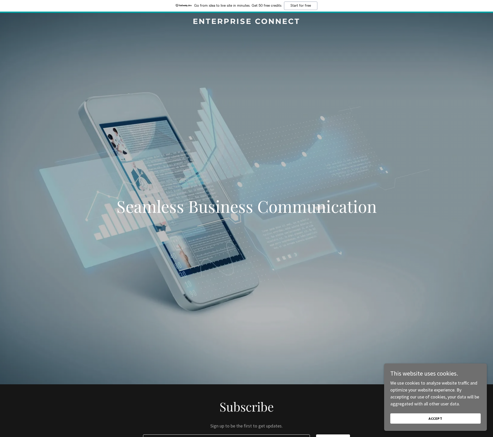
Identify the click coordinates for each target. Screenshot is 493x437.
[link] (246, 22)
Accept (435, 418)
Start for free (300, 5)
